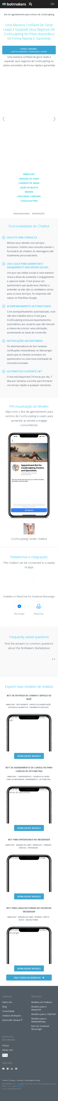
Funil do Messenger (15, 779)
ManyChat (29, 174)
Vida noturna (32, 920)
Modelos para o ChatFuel (43, 1014)
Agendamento (31, 779)
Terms (4, 1080)
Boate (21, 920)
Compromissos (25, 776)
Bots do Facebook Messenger (40, 1027)
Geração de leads (29, 178)
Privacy (12, 1080)
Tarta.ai (9, 1086)
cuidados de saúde (29, 183)
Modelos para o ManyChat (39, 1008)
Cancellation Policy (32, 1080)
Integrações (38, 213)
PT (4, 1055)
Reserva (38, 917)
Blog (4, 1006)
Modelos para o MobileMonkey (39, 1020)
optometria (44, 779)
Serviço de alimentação (40, 704)
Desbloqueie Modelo (29, 756)
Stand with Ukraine (11, 1020)
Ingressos (37, 845)
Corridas (47, 845)
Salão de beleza (29, 187)
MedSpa (29, 191)
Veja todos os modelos (27, 977)
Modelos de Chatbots (41, 1002)
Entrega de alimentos (18, 707)
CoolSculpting (29, 200)
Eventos (22, 848)
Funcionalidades (21, 213)
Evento (46, 917)
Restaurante (22, 704)
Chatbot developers (11, 1015)
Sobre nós (7, 1002)
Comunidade (8, 1011)
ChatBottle (20, 1086)
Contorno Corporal (29, 196)
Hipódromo (33, 848)
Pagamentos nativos (39, 707)
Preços (5, 1045)
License (20, 1080)
